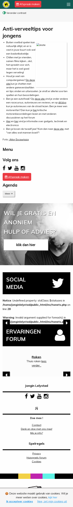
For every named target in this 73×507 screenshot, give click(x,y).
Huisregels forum (36, 457)
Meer (8, 193)
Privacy (36, 453)
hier (35, 110)
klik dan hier (25, 245)
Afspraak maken (29, 4)
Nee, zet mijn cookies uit (52, 501)
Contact (36, 425)
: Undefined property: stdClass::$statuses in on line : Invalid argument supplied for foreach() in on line (36, 311)
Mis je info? (36, 433)
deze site (40, 98)
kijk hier (52, 497)
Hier (8, 121)
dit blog (62, 102)
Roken (36, 357)
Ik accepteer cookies (19, 501)
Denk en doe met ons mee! (36, 429)
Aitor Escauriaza (19, 139)
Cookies (36, 461)
